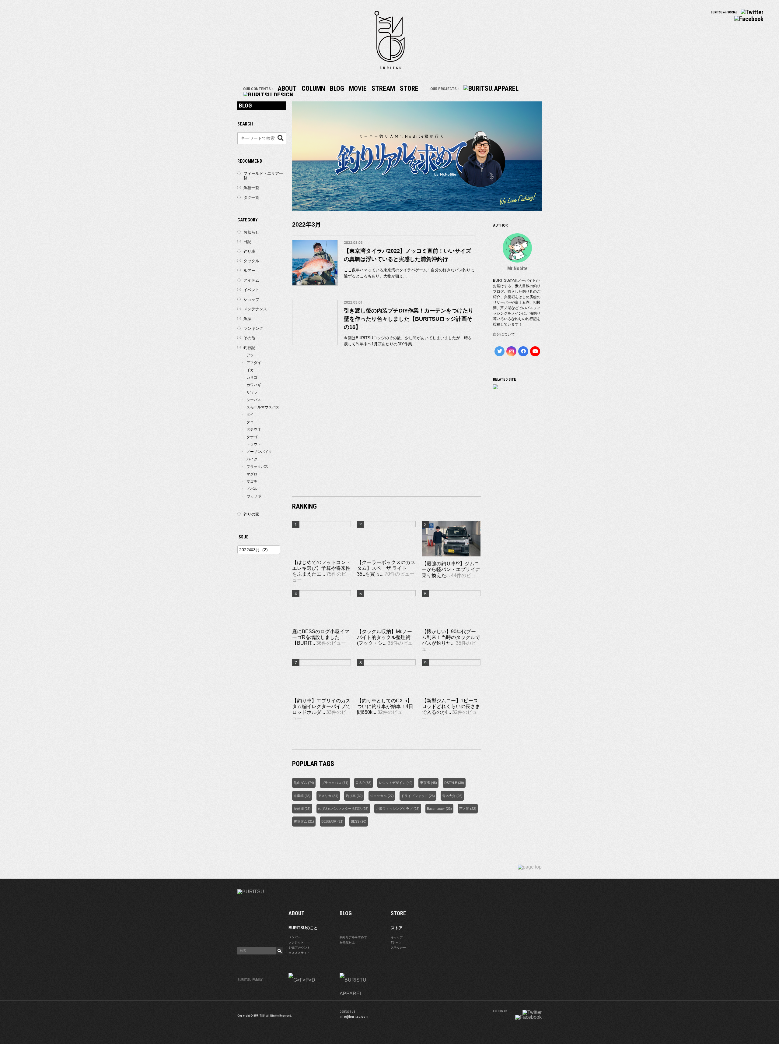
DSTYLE (450, 783)
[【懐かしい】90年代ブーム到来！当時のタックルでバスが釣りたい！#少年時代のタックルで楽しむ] (451, 594)
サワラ (251, 392)
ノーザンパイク (259, 452)
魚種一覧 (251, 187)
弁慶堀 (299, 796)
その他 (249, 338)
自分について (504, 334)
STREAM (383, 88)
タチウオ (253, 429)
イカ (250, 370)
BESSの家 (329, 821)
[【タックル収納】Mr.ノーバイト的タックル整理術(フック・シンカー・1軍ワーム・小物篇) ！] (386, 594)
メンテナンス (255, 309)
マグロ (251, 474)
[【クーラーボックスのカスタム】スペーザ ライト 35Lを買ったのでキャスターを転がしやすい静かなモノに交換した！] (386, 525)
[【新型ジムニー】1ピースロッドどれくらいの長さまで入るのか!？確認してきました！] (451, 663)
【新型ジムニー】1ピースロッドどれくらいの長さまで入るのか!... (451, 706)
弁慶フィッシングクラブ (394, 808)
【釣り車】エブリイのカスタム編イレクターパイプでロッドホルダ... (321, 706)
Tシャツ (396, 942)
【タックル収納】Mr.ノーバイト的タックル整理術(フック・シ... (384, 637)
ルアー (249, 270)
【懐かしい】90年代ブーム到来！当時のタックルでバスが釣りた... (451, 637)
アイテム (251, 280)
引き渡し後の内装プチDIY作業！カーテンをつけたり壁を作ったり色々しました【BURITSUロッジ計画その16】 (408, 319)
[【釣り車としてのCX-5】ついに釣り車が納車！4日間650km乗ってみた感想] (386, 663)
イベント (251, 289)
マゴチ (251, 481)
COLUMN (313, 88)
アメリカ (324, 796)
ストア (397, 928)
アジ (250, 355)
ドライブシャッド (414, 796)
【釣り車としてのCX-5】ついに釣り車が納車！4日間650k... (385, 706)
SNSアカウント (299, 947)
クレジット (296, 942)
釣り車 (351, 796)
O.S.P (360, 783)
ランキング (253, 328)
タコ (250, 422)
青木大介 (449, 796)
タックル (251, 261)
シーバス (253, 400)
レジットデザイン (392, 783)
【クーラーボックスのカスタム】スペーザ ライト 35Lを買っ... (386, 568)
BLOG (337, 88)
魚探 (247, 318)
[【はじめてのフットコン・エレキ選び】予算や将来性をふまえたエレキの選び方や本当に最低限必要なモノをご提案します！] (321, 525)
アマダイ (253, 363)
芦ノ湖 (464, 808)
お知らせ (251, 232)
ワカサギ (253, 496)
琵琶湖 (299, 808)
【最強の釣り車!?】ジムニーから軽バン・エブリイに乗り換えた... (451, 569)
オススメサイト (299, 952)
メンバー (294, 937)
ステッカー (398, 947)
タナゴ (251, 437)
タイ (250, 414)
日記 (247, 241)
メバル (251, 489)
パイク (251, 459)
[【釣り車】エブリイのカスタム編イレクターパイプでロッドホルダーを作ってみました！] (321, 663)
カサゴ (251, 377)
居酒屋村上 (347, 942)
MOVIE (358, 88)
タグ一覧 (251, 197)
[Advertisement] (386, 438)
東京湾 (425, 783)
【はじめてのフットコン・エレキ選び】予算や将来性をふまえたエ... (321, 568)
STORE (409, 88)
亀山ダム (300, 783)
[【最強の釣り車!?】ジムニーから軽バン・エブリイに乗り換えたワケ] (451, 557)
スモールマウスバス (262, 407)
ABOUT (287, 88)
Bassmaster (436, 808)
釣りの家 (251, 514)
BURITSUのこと (303, 928)
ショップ (251, 299)
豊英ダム (300, 821)
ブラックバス (331, 783)
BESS (355, 821)
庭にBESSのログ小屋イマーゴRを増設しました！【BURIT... (320, 637)
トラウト (253, 444)
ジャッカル (378, 796)
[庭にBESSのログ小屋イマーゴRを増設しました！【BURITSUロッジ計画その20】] (321, 594)
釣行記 (249, 347)
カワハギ (253, 385)
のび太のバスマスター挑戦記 (340, 808)
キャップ (397, 937)
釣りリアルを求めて (353, 937)
